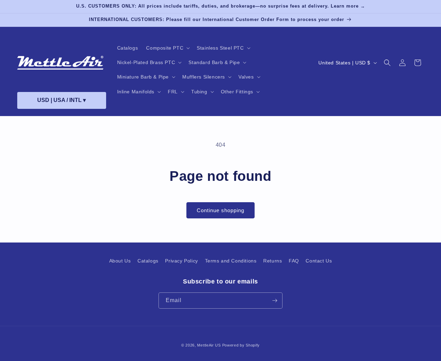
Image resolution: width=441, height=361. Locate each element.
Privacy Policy (181, 261)
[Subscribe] (274, 300)
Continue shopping (220, 210)
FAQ (294, 261)
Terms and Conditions (231, 261)
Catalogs (147, 261)
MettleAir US (208, 345)
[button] (167, 48)
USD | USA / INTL (61, 100)
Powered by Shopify (241, 345)
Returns (272, 261)
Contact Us (319, 261)
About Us (120, 261)
